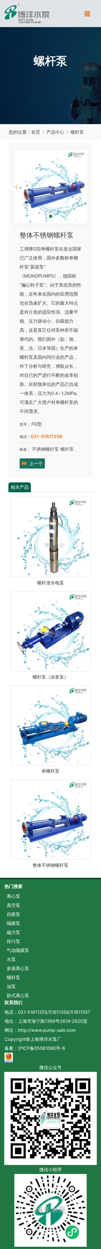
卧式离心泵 (18, 995)
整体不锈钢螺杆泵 (50, 865)
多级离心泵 (18, 968)
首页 (35, 132)
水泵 (11, 959)
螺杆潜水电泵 (50, 583)
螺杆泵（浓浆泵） (50, 677)
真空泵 (13, 905)
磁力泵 (13, 932)
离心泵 (13, 896)
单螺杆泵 (50, 771)
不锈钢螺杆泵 (45, 449)
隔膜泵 (13, 923)
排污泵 (13, 941)
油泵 (11, 986)
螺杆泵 (77, 132)
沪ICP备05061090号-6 (41, 1048)
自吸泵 (13, 914)
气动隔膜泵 (18, 950)
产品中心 (55, 132)
